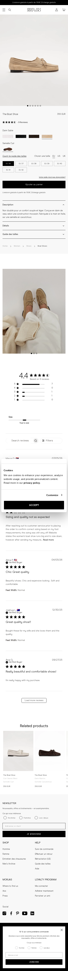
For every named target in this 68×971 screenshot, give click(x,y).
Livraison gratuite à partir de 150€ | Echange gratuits (34, 2)
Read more (48, 540)
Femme (6, 854)
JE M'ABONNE (34, 834)
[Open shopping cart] (63, 10)
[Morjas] (34, 9)
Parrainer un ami (42, 896)
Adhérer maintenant (44, 891)
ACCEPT (34, 505)
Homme (6, 849)
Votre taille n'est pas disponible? (52, 177)
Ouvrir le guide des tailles (14, 156)
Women (17, 246)
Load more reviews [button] (34, 700)
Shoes (28, 246)
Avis (4, 891)
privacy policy (32, 482)
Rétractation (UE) (43, 859)
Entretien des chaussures (14, 859)
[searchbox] (19, 440)
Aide (37, 869)
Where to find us (10, 886)
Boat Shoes (42, 246)
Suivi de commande (44, 849)
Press (5, 896)
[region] (33, 385)
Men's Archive (9, 864)
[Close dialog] (61, 929)
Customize (52, 495)
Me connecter (41, 886)
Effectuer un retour (44, 854)
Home (5, 246)
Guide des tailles (42, 864)
